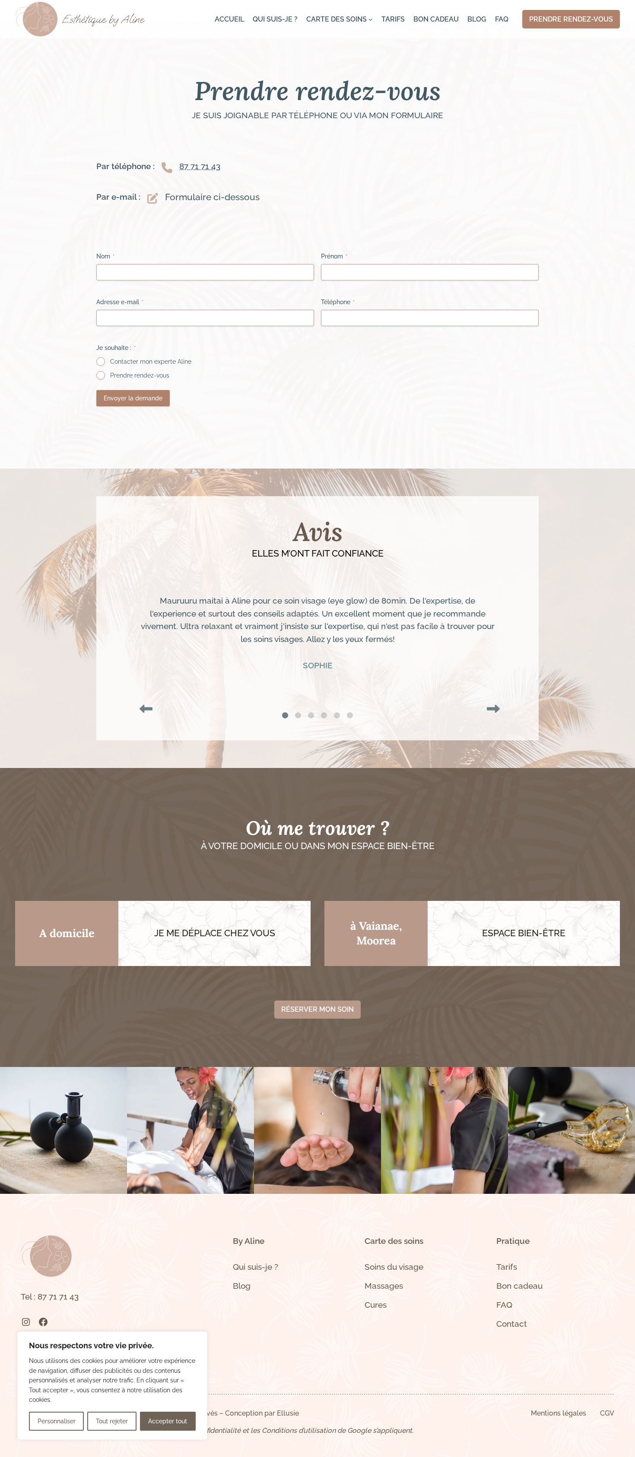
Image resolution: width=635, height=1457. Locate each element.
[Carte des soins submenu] (370, 19)
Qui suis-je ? (255, 1266)
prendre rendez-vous (571, 19)
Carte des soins (394, 1241)
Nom (105, 256)
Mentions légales (558, 1413)
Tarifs (506, 1266)
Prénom (334, 256)
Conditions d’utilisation (299, 1430)
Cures (376, 1304)
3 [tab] (311, 715)
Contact (511, 1323)
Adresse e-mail (119, 302)
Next (491, 706)
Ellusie (288, 1413)
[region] (112, 1385)
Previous (144, 706)
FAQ (504, 1304)
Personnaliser (57, 1421)
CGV (607, 1413)
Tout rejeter (112, 1421)
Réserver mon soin (317, 1009)
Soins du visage (394, 1266)
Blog (242, 1285)
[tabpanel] (317, 633)
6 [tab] (350, 715)
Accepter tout (167, 1421)
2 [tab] (298, 715)
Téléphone (338, 302)
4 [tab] (324, 715)
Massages (384, 1285)
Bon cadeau (519, 1285)
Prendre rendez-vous (139, 375)
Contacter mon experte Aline (150, 361)
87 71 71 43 (199, 166)
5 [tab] (337, 715)
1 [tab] (285, 715)
